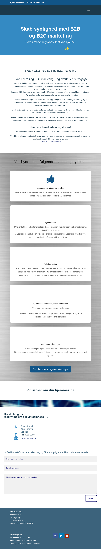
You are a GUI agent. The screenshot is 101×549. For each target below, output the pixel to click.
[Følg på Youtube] (67, 536)
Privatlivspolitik (16, 535)
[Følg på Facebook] (55, 535)
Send (91, 498)
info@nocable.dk (28, 438)
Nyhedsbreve (50, 222)
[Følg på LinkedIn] (61, 535)
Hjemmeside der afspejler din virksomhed (50, 304)
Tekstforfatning (50, 264)
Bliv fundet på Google (50, 344)
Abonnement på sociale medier (50, 188)
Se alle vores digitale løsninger (50, 369)
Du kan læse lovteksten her (50, 142)
